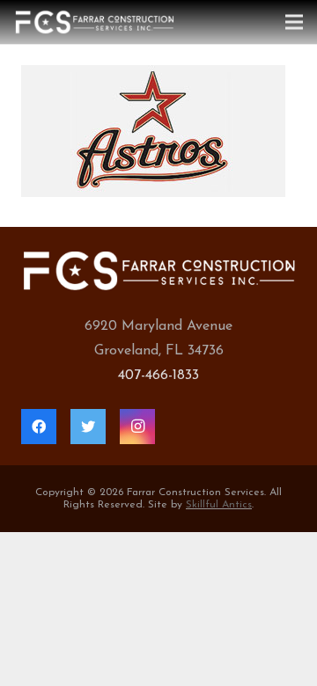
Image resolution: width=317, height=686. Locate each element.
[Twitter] (88, 426)
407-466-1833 (158, 376)
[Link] (94, 22)
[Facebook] (38, 426)
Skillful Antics (219, 505)
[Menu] (294, 22)
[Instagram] (137, 426)
